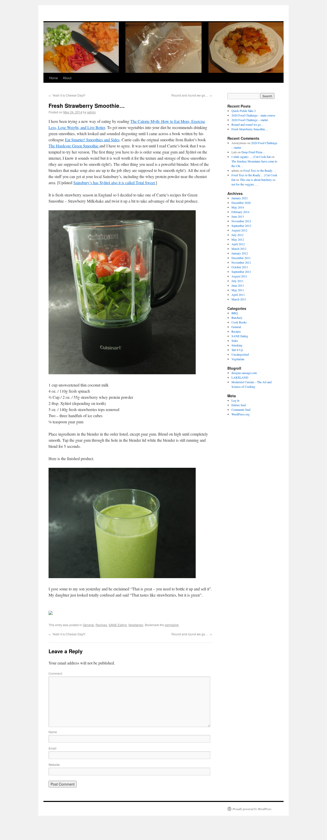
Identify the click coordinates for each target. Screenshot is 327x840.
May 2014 (237, 207)
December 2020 (241, 203)
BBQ (234, 313)
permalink (172, 625)
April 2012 (238, 244)
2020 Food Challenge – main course (253, 115)
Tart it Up (237, 350)
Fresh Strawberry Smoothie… (249, 129)
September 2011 (241, 272)
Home (53, 77)
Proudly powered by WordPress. (252, 809)
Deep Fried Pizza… (253, 152)
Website (54, 764)
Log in (235, 400)
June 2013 (237, 216)
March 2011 (238, 299)
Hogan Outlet (133, 17)
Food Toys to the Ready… (259, 170)
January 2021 (239, 198)
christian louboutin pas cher (202, 7)
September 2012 (241, 226)
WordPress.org (240, 414)
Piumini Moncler (65, 17)
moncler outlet (9, 7)
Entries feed (238, 405)
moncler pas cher (84, 7)
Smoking (236, 345)
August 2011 (239, 276)
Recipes (101, 625)
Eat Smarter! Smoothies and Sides (92, 139)
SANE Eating (118, 625)
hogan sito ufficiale (41, 17)
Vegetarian (135, 625)
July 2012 (237, 235)
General (88, 625)
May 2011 (237, 290)
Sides (234, 341)
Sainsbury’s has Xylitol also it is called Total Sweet (114, 182)
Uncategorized (240, 354)
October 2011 (239, 267)
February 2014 (240, 212)
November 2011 (241, 262)
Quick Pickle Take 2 (243, 111)
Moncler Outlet (19, 17)
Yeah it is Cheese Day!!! (67, 95)
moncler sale (151, 17)
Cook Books (239, 322)
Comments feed (240, 409)
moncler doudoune (111, 17)
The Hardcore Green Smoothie (74, 145)
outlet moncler (168, 17)
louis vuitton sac (87, 17)
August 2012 (239, 230)
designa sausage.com (244, 373)
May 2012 (237, 239)
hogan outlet (27, 7)
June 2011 (237, 285)
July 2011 (237, 281)
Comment (55, 673)
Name (53, 732)
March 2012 (238, 249)
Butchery (236, 318)
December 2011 (241, 258)
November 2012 (241, 221)
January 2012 (239, 253)
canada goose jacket (244, 17)
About (67, 77)
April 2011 (238, 295)
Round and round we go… (191, 95)
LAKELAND (239, 377)
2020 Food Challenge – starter (249, 120)
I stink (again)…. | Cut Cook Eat (251, 157)
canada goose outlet (191, 17)
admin (91, 112)
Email (52, 748)
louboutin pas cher (28, 12)
